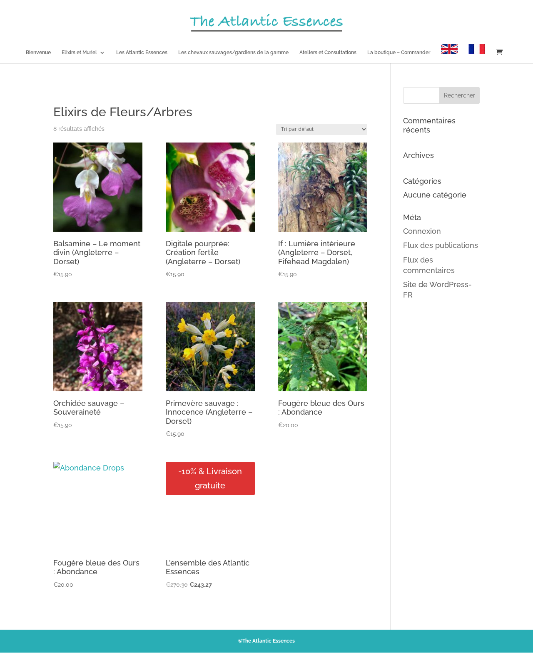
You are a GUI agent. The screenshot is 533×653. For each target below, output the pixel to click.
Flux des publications (440, 245)
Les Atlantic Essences (141, 52)
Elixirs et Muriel (79, 52)
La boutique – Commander (398, 52)
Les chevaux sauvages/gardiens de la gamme (233, 52)
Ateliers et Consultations (327, 52)
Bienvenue (38, 52)
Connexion (422, 231)
